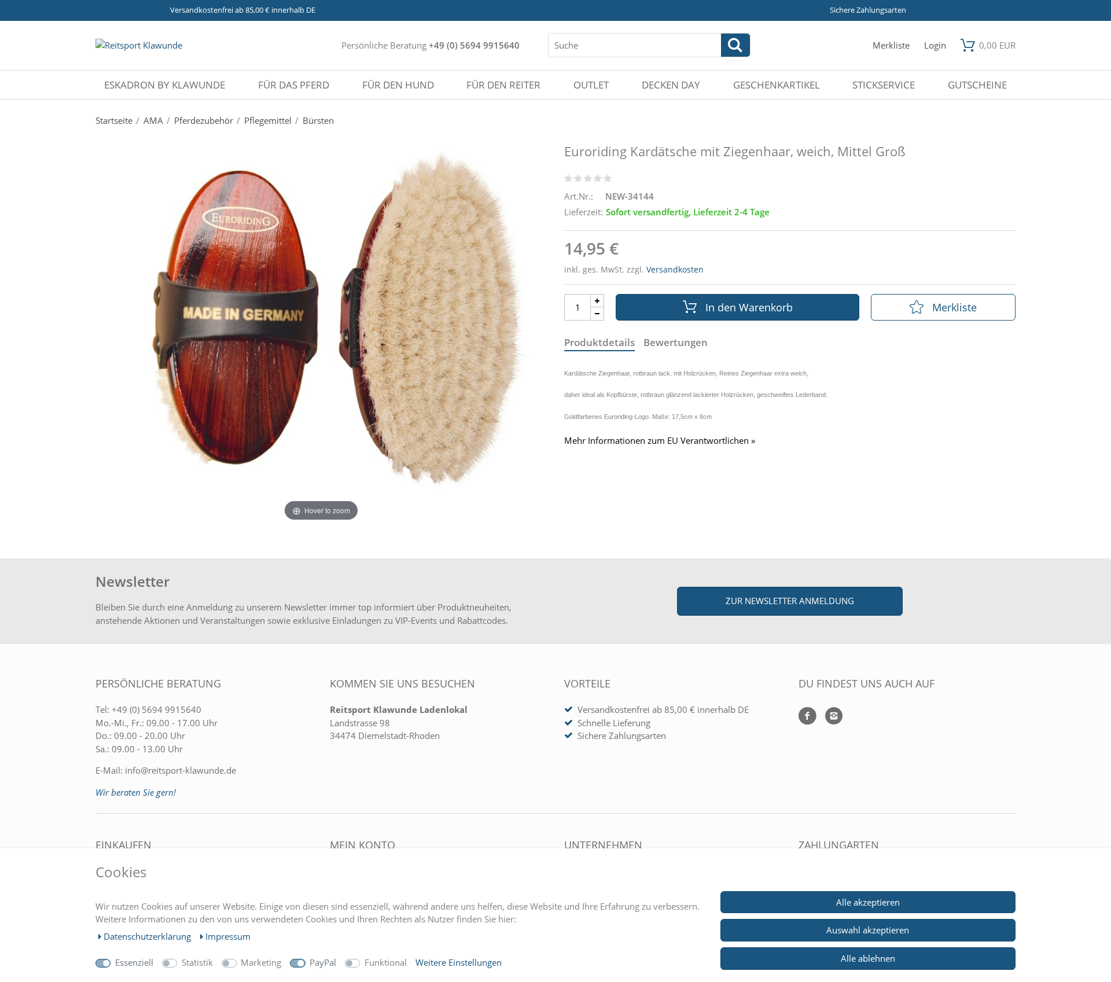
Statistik (197, 962)
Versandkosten (675, 269)
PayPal (323, 962)
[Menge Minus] (597, 314)
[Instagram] (829, 716)
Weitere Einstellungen (458, 962)
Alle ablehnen (868, 958)
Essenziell (134, 962)
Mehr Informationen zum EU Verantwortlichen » (659, 440)
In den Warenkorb (749, 307)
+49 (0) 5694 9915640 (474, 45)
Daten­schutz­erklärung (148, 936)
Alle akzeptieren (868, 902)
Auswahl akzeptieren (867, 930)
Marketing (261, 962)
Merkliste (954, 307)
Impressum (228, 936)
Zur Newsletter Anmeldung (790, 600)
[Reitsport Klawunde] (138, 45)
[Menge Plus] (597, 300)
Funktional (386, 962)
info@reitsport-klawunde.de (180, 770)
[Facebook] (807, 716)
